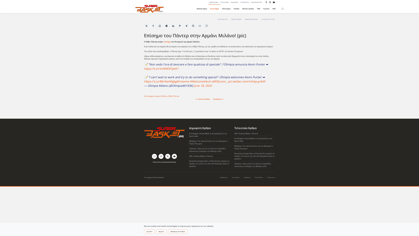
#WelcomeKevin (200, 81)
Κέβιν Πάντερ (173, 96)
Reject (161, 232)
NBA (274, 9)
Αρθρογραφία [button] (213, 2)
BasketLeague (202, 9)
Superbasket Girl (256, 2)
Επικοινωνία (271, 177)
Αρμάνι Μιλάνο (161, 96)
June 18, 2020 (203, 86)
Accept (149, 232)
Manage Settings (178, 232)
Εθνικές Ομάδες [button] (248, 9)
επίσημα (167, 42)
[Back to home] (149, 8)
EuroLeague (214, 9)
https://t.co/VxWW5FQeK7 (161, 69)
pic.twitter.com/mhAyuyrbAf (246, 81)
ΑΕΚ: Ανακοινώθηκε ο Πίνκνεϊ (201, 156)
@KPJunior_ (219, 81)
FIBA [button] (258, 9)
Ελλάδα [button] (236, 9)
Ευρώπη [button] (266, 9)
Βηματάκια (234, 2)
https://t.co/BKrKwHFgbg (160, 81)
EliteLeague (226, 9)
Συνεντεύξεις (225, 2)
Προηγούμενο (204, 99)
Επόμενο (217, 99)
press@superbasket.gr (168, 162)
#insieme (183, 81)
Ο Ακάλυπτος (244, 2)
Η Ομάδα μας (224, 177)
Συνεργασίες (236, 177)
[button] (283, 8)
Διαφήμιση (247, 177)
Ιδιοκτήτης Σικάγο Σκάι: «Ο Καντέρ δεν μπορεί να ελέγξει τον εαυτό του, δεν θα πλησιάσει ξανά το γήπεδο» (209, 163)
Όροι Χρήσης (259, 177)
